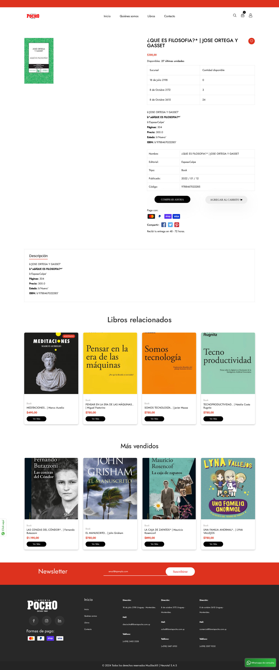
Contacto (169, 16)
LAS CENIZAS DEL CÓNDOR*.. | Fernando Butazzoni (51, 531)
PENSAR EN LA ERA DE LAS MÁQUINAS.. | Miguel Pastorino (110, 406)
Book (184, 170)
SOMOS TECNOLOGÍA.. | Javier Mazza (166, 408)
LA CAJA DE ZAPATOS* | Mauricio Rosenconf (164, 531)
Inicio (107, 16)
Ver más (36, 419)
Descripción (38, 256)
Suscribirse (180, 571)
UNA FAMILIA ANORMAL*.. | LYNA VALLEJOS (223, 531)
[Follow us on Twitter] (170, 225)
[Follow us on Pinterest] (176, 225)
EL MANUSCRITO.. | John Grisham (104, 533)
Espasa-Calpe (188, 162)
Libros (151, 16)
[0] (243, 16)
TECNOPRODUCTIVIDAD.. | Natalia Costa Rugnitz (226, 406)
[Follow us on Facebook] (163, 225)
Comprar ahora (172, 199)
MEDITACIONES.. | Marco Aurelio (45, 408)
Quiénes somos (129, 16)
